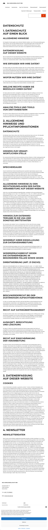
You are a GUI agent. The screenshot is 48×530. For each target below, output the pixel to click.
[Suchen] (43, 15)
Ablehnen (24, 522)
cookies (19, 528)
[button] (46, 507)
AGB (24, 503)
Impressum (28, 528)
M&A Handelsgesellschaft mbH (15, 3)
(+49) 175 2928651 (8, 492)
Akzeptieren (24, 518)
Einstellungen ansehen (24, 525)
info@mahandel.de (8, 496)
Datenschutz (23, 528)
